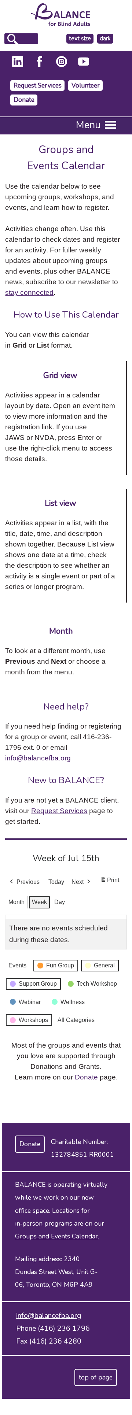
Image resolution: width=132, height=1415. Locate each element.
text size (80, 38)
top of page (96, 1377)
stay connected (29, 292)
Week (39, 902)
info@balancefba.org (38, 758)
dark (106, 38)
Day (59, 902)
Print (109, 882)
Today (56, 882)
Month (16, 902)
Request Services (38, 85)
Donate (24, 100)
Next (78, 882)
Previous (28, 882)
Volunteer (86, 85)
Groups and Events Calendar (56, 1236)
